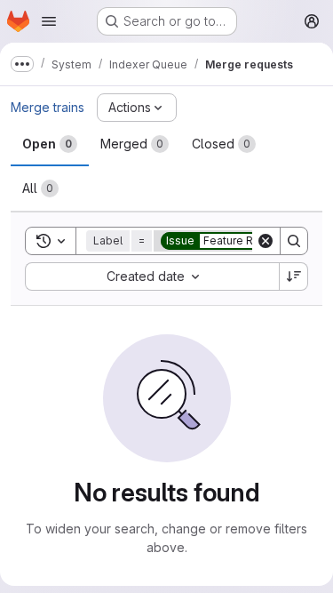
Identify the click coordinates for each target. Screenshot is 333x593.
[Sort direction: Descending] (294, 276)
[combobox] (152, 276)
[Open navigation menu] (49, 21)
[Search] (294, 241)
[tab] (50, 144)
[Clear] (265, 241)
